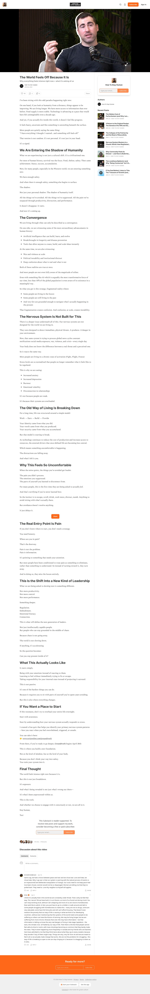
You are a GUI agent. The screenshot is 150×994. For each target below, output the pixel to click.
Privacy (76, 979)
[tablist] (28, 856)
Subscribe (133, 4)
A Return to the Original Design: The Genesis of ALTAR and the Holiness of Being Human (117, 125)
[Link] (16, 150)
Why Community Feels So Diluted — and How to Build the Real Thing (117, 153)
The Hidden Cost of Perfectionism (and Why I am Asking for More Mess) (116, 115)
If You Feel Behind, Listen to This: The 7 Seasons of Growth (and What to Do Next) (118, 171)
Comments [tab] (24, 856)
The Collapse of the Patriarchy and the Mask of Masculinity (117, 134)
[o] (101, 116)
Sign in (143, 4)
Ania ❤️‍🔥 (27, 895)
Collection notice (90, 979)
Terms (82, 979)
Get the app (85, 985)
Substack (65, 990)
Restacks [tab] (33, 856)
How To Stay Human (31, 85)
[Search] (120, 4)
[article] (114, 116)
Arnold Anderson (30, 875)
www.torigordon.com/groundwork (37, 738)
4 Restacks (43, 842)
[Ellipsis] (90, 874)
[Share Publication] (125, 4)
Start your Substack (70, 985)
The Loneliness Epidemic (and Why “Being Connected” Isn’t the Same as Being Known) (118, 162)
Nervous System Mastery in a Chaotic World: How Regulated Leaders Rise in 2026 (117, 143)
